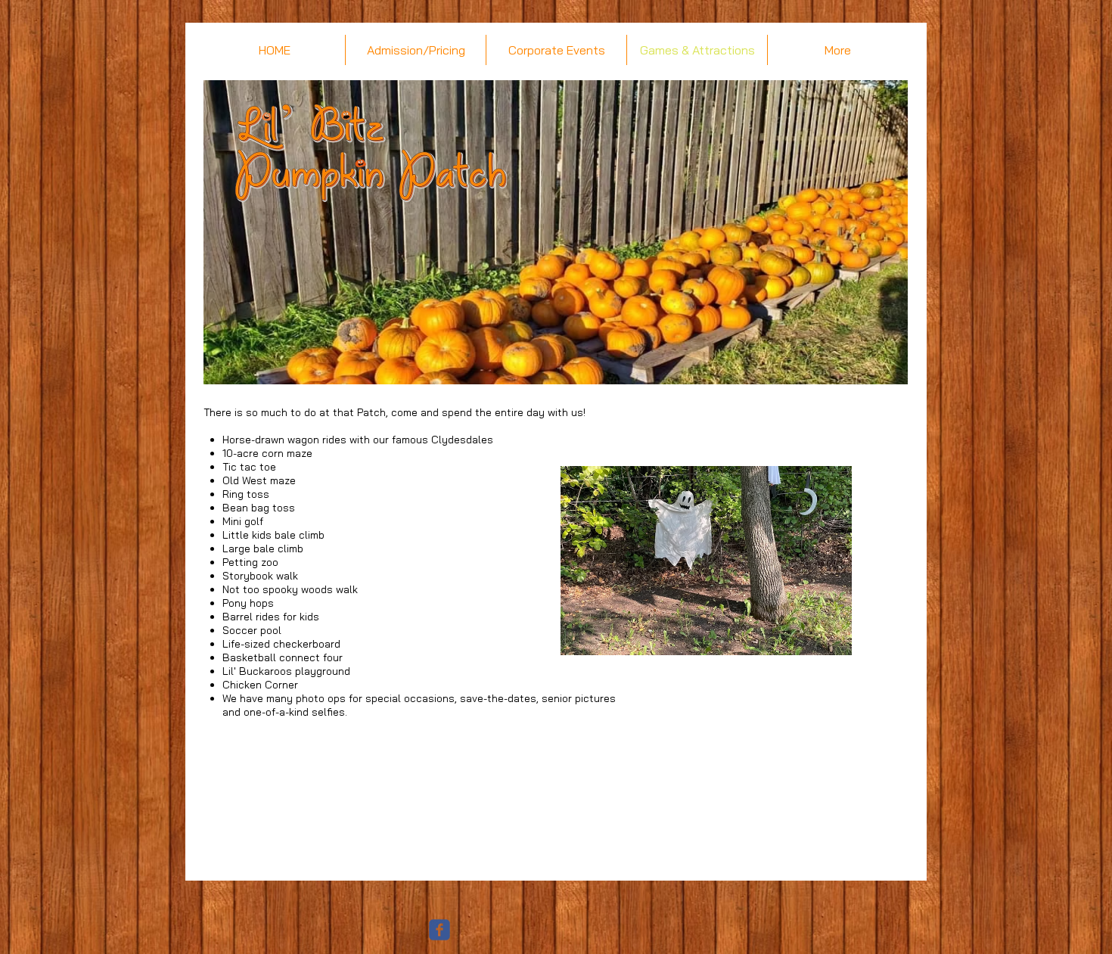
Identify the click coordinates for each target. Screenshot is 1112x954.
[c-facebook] (439, 929)
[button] (706, 560)
